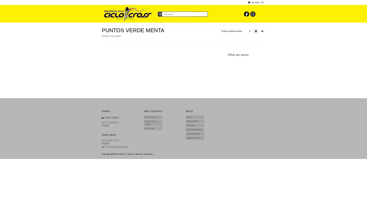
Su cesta (257, 2)
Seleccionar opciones (116, 87)
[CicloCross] (127, 14)
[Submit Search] (160, 14)
